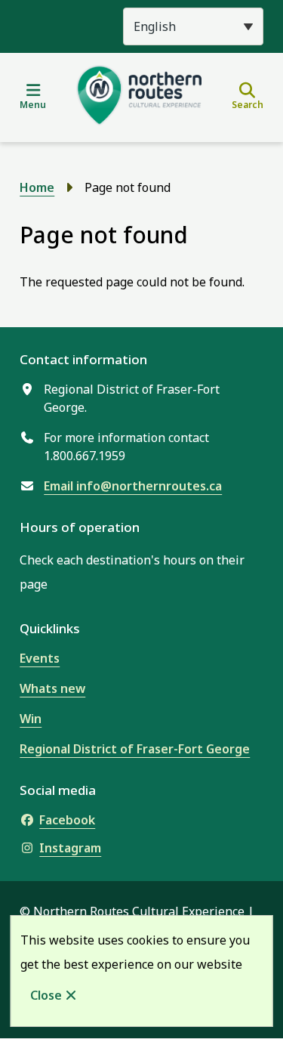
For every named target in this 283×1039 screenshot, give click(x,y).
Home (37, 187)
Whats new (52, 688)
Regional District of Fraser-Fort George (135, 749)
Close (46, 995)
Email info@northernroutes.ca (133, 486)
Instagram (70, 848)
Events (40, 658)
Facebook (67, 820)
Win (31, 718)
